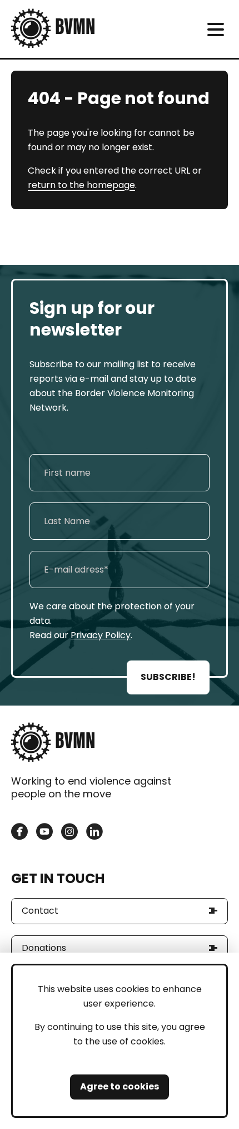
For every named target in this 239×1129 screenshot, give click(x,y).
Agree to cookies (119, 1086)
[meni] (215, 29)
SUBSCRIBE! (168, 677)
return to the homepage (81, 185)
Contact (40, 910)
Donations (44, 947)
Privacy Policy (101, 635)
